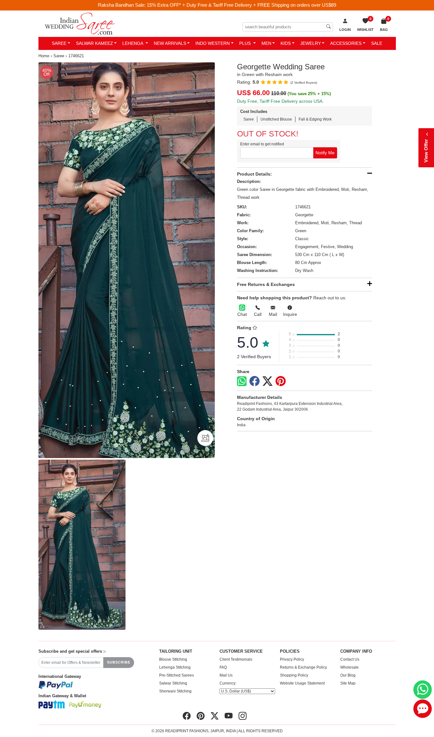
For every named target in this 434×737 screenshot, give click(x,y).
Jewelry (310, 43)
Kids (286, 43)
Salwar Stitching (173, 683)
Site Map (348, 683)
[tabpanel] (126, 260)
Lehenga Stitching (175, 667)
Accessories (346, 43)
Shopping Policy (294, 675)
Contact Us (349, 659)
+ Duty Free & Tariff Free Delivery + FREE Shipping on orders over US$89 (259, 5)
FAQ (223, 667)
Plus (245, 43)
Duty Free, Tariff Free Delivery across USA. (280, 101)
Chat (242, 314)
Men (266, 43)
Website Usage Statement (302, 683)
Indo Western (212, 43)
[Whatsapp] (242, 381)
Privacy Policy (292, 659)
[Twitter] (267, 381)
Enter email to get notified (262, 144)
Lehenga (133, 43)
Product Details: (254, 174)
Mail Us (226, 675)
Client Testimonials (236, 659)
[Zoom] (126, 260)
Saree (59, 43)
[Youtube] (229, 715)
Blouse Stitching (173, 659)
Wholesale (349, 667)
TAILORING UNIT (175, 651)
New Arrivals (170, 43)
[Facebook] (254, 381)
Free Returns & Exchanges (266, 284)
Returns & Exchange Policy (303, 667)
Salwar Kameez (94, 43)
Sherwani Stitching (175, 691)
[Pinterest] (280, 381)
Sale (376, 43)
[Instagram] (243, 715)
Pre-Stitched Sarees (176, 675)
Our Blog (348, 675)
